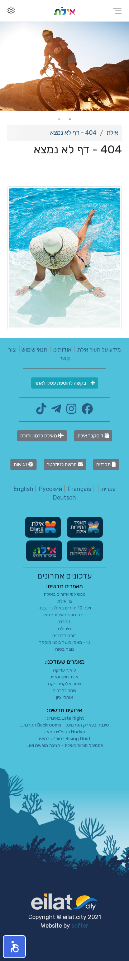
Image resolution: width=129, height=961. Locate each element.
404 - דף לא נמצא (73, 132)
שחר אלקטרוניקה (64, 683)
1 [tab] (69, 119)
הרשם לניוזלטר (62, 464)
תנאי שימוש (34, 349)
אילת (112, 132)
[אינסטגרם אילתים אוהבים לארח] (69, 411)
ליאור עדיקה (64, 670)
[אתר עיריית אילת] (43, 526)
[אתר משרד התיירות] (84, 550)
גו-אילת (64, 601)
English (23, 489)
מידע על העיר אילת (99, 349)
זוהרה (64, 621)
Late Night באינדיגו (65, 718)
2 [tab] (59, 119)
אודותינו (62, 349)
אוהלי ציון (64, 697)
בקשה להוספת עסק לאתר (60, 383)
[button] (14, 946)
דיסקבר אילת (91, 436)
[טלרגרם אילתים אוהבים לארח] (54, 411)
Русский (50, 489)
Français (79, 489)
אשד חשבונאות (64, 676)
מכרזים (104, 464)
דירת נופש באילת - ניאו (64, 614)
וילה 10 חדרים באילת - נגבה (64, 608)
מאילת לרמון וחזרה (39, 436)
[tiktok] (41, 411)
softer (79, 925)
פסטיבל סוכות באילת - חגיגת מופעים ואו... (64, 745)
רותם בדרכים (64, 635)
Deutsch (64, 497)
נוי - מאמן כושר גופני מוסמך (64, 642)
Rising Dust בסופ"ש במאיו (64, 738)
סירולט (64, 628)
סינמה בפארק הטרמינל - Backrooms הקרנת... (64, 725)
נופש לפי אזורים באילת (65, 594)
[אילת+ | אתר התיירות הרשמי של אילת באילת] (64, 10)
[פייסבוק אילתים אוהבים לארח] (85, 411)
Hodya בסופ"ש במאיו (64, 731)
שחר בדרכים (64, 690)
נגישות (21, 464)
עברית (108, 489)
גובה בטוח (64, 649)
